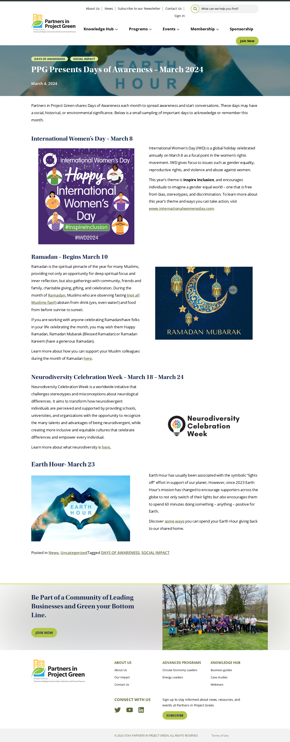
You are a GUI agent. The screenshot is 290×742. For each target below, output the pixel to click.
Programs (138, 28)
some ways (174, 521)
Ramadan (56, 295)
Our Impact (122, 677)
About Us (93, 8)
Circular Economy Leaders (179, 670)
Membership (203, 28)
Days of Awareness (49, 59)
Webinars (217, 684)
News (109, 8)
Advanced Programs (181, 662)
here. (106, 447)
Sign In (179, 16)
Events (169, 28)
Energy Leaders (172, 677)
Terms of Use (220, 735)
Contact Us (173, 8)
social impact (84, 59)
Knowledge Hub (99, 28)
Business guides (221, 670)
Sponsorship (241, 28)
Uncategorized (73, 552)
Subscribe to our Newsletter (139, 8)
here (88, 358)
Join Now (247, 41)
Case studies (219, 677)
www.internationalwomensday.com (181, 208)
